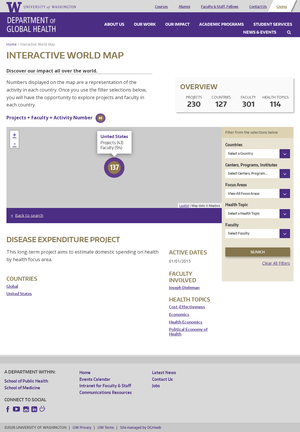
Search (289, 32)
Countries (233, 144)
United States (19, 294)
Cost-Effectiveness (187, 307)
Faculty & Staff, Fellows (219, 6)
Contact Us (258, 6)
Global (12, 286)
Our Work (145, 25)
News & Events (259, 32)
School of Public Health (26, 380)
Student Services (272, 25)
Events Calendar (94, 379)
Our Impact (177, 25)
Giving (282, 6)
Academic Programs (221, 25)
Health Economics (185, 322)
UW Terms (106, 427)
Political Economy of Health (188, 331)
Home (11, 44)
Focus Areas (236, 184)
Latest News (164, 372)
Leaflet (184, 205)
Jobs (156, 385)
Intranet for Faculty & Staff (105, 385)
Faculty (232, 224)
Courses (161, 6)
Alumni (184, 6)
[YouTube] (17, 409)
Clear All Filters (276, 263)
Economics (179, 314)
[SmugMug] (43, 409)
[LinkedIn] (34, 409)
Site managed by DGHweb (140, 427)
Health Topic (236, 204)
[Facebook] (7, 409)
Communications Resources (105, 392)
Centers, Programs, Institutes (251, 164)
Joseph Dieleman (184, 287)
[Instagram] (26, 409)
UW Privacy (82, 427)
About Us (114, 25)
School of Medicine (22, 387)
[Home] (31, 24)
